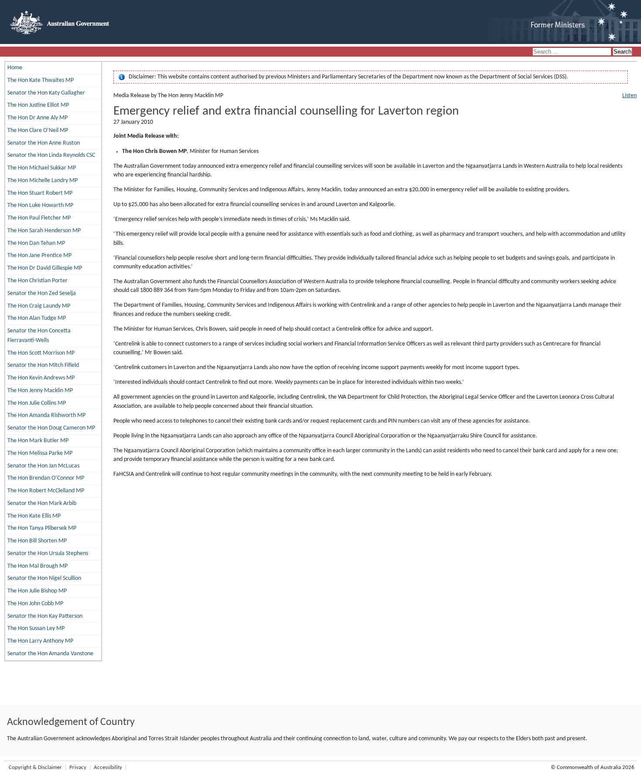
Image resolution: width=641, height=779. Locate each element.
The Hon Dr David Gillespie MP (44, 268)
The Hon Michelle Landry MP (42, 180)
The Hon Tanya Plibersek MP (41, 528)
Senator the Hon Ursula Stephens (47, 553)
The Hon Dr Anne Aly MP (37, 118)
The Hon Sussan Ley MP (36, 628)
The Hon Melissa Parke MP (39, 453)
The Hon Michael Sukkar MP (41, 168)
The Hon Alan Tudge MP (36, 318)
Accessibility (108, 767)
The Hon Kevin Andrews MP (41, 378)
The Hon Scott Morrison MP (41, 353)
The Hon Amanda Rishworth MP (46, 415)
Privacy (77, 767)
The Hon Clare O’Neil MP (37, 130)
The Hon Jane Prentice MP (39, 255)
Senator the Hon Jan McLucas (43, 466)
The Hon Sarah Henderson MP (44, 231)
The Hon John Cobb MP (35, 603)
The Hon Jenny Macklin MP (40, 390)
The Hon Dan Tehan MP (36, 243)
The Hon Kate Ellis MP (34, 516)
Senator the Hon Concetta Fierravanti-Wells (39, 335)
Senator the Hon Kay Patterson (44, 616)
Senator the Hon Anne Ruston (43, 143)
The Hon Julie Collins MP (36, 403)
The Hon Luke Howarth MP (40, 205)
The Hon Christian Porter (37, 281)
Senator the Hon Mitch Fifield (43, 365)
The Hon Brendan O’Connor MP (45, 478)
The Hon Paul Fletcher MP (39, 218)
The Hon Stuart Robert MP (39, 193)
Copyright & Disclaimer (35, 767)
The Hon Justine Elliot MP (38, 105)
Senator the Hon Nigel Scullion (44, 578)
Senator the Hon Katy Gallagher (46, 93)
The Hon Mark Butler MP (37, 441)
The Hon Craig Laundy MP (38, 306)
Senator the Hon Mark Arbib (41, 503)
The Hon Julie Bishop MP (37, 591)
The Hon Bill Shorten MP (37, 541)
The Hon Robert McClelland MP (45, 491)
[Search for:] (572, 52)
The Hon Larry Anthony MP (40, 641)
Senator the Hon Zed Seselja (41, 293)
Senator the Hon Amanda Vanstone (50, 654)
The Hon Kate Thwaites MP (40, 80)
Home (14, 68)
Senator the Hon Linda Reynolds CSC (51, 155)
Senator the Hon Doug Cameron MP (51, 428)
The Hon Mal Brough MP (37, 566)
